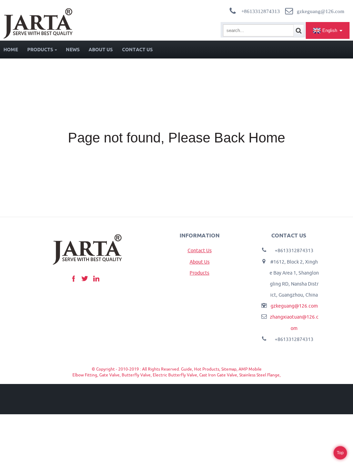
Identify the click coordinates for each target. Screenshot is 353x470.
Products (40, 49)
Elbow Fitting (84, 375)
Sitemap (228, 369)
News (73, 49)
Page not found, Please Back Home (176, 137)
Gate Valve (109, 375)
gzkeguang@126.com (294, 306)
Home (10, 49)
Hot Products (206, 369)
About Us (101, 49)
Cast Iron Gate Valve (218, 375)
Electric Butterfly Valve (175, 375)
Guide (186, 369)
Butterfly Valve (136, 375)
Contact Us (137, 49)
